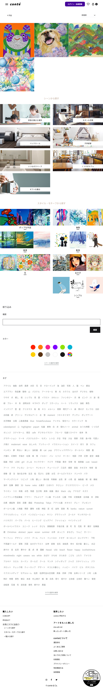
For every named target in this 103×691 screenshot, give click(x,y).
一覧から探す (9, 636)
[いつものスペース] (25, 151)
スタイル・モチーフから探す (14, 632)
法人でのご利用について (62, 655)
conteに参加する (60, 616)
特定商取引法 (58, 668)
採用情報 (57, 672)
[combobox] (89, 15)
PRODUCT (6, 620)
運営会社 (57, 642)
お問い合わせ (58, 651)
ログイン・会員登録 (75, 4)
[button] (25, 228)
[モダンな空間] (78, 105)
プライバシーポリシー (62, 664)
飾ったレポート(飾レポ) (62, 631)
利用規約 (57, 659)
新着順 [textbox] (84, 15)
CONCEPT (6, 616)
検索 (95, 329)
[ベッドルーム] (25, 128)
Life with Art (58, 627)
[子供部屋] (78, 128)
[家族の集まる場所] (25, 105)
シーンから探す (9, 628)
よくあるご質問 (59, 647)
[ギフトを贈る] (25, 174)
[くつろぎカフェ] (78, 151)
